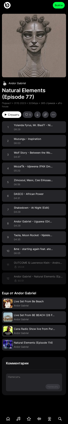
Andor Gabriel (17, 83)
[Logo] (7, 5)
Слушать (13, 114)
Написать (53, 386)
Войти (59, 5)
